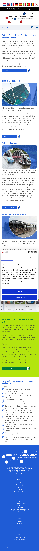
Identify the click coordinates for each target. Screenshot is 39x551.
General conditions (20, 537)
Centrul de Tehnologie (19, 491)
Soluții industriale (9, 207)
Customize (18, 297)
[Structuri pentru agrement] (19, 228)
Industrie (19, 487)
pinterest (19, 521)
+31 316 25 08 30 (19, 507)
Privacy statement (19, 539)
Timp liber (19, 489)
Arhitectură (19, 485)
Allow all (19, 291)
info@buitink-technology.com (24, 9)
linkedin (19, 528)
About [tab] (32, 258)
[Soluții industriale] (19, 157)
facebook (19, 526)
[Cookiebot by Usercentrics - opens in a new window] (28, 252)
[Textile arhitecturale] (19, 95)
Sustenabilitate (8, 368)
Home (20, 483)
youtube (19, 523)
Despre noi (7, 70)
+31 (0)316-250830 (8, 9)
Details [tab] (19, 258)
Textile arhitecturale (10, 136)
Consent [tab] (7, 258)
